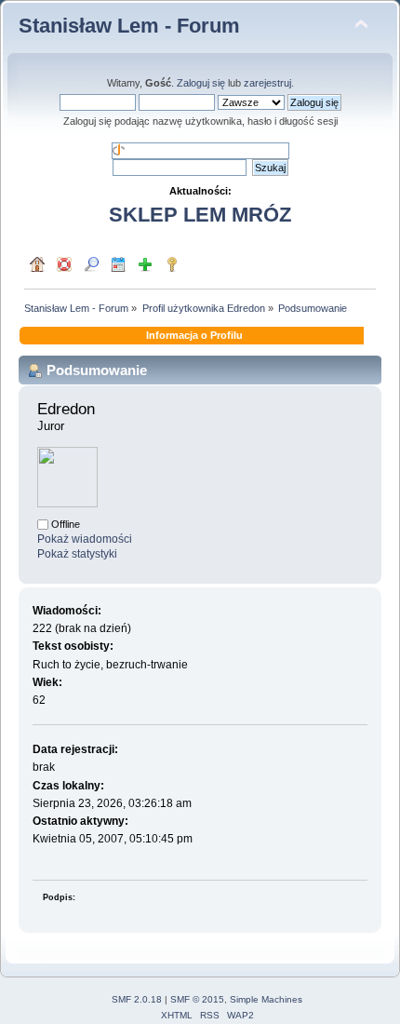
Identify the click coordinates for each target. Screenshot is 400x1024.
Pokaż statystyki (77, 553)
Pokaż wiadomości (84, 539)
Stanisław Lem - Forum (129, 25)
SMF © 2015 (197, 999)
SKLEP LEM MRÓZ (200, 214)
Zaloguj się (201, 82)
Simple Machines (266, 999)
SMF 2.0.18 (137, 999)
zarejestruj (267, 82)
